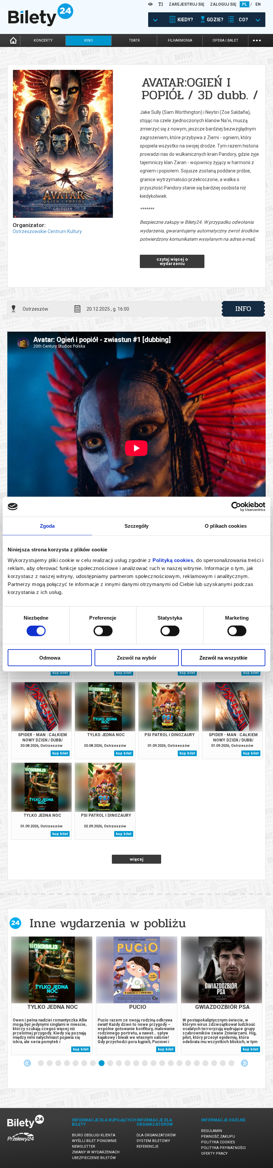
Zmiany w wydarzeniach (96, 1152)
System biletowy (153, 1141)
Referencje (147, 1146)
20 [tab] (205, 1063)
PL (244, 4)
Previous (27, 1063)
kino (88, 40)
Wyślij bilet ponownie (94, 1141)
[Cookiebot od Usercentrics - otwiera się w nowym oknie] (236, 507)
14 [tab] (153, 1063)
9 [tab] (110, 1063)
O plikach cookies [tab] (226, 526)
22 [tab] (223, 1063)
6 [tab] (84, 1063)
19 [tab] (197, 1063)
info (243, 308)
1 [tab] (41, 1063)
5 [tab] (76, 1063)
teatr (134, 40)
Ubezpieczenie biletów (94, 1158)
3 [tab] (58, 1063)
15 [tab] (162, 1063)
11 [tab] (128, 1063)
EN (258, 4)
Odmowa (49, 657)
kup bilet (60, 673)
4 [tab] (67, 1063)
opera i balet (225, 40)
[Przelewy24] (20, 1143)
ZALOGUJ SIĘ (223, 4)
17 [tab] (179, 1063)
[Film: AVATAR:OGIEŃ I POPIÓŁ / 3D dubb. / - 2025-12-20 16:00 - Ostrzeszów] (63, 144)
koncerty (43, 40)
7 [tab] (93, 1063)
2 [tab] (50, 1063)
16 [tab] (171, 1063)
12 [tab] (136, 1063)
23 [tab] (231, 1063)
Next (244, 1063)
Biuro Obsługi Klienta (93, 1135)
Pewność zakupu (218, 1136)
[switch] (103, 631)
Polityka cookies (218, 1142)
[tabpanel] (52, 995)
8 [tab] (102, 1063)
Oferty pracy (214, 1153)
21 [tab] (214, 1063)
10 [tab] (119, 1063)
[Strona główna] (40, 24)
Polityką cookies (172, 560)
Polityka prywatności (223, 1148)
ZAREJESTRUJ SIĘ (186, 4)
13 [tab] (145, 1063)
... (256, 40)
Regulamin (211, 1131)
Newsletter (83, 1146)
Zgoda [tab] (47, 526)
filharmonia (180, 40)
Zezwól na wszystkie (223, 657)
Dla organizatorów (156, 1135)
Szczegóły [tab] (137, 526)
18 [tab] (188, 1063)
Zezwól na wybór (136, 657)
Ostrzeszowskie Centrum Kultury (47, 231)
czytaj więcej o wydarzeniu (172, 261)
